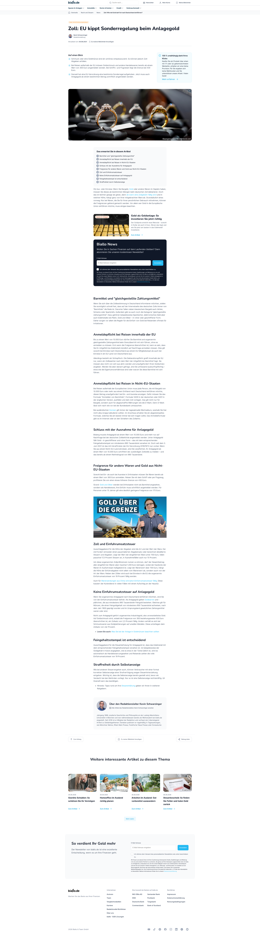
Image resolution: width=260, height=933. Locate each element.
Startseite (74, 12)
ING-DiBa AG (137, 894)
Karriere (110, 905)
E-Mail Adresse (102, 258)
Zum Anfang (77, 739)
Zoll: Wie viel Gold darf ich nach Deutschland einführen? (123, 12)
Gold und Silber (106, 485)
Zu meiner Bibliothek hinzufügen (102, 41)
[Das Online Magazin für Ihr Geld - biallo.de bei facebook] (165, 929)
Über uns (110, 913)
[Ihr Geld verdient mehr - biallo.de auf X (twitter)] (182, 929)
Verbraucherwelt (132, 8)
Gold (131, 189)
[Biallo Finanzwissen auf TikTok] (154, 929)
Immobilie (91, 8)
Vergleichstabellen (114, 902)
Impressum (171, 894)
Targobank (151, 902)
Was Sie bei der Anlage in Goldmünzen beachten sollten (135, 632)
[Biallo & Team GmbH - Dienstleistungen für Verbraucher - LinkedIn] (176, 929)
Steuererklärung (128, 686)
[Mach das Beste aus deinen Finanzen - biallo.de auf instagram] (171, 929)
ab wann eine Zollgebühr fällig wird (142, 195)
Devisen (112, 410)
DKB (134, 898)
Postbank (151, 898)
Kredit (119, 8)
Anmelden (158, 263)
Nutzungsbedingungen (176, 902)
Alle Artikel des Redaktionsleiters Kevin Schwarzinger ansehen (133, 708)
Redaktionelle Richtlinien (116, 909)
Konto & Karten (106, 8)
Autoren (110, 894)
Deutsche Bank (138, 902)
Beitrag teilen (185, 739)
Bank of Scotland (154, 905)
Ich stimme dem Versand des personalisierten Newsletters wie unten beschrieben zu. (128, 269)
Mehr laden (130, 819)
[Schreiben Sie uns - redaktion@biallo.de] (187, 929)
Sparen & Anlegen (75, 8)
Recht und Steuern (87, 12)
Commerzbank (138, 905)
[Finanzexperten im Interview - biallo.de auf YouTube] (149, 929)
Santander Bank (153, 894)
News (98, 12)
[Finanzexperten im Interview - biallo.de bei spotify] (160, 929)
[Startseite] (73, 3)
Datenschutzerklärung (143, 282)
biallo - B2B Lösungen (115, 917)
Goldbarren (149, 600)
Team (109, 898)
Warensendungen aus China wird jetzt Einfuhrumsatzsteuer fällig (129, 581)
